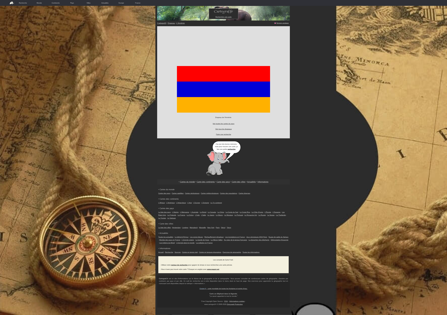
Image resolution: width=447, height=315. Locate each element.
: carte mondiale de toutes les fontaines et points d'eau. (223, 288)
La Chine (220, 212)
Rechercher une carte (223, 17)
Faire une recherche (223, 134)
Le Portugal (238, 215)
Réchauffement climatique (214, 237)
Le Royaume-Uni (250, 215)
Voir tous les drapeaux (223, 129)
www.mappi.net (213, 269)
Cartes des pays (164, 193)
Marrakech (194, 227)
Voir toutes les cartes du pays (223, 124)
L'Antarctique (181, 203)
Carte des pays (223, 182)
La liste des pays (164, 212)
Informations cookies (237, 301)
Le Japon (210, 215)
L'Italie (203, 215)
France (137, 3)
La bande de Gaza (202, 240)
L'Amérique (170, 203)
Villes (88, 3)
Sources (178, 252)
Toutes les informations (250, 252)
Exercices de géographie (232, 252)
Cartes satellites (178, 193)
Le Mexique (228, 215)
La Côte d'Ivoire (257, 212)
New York (210, 227)
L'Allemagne (184, 212)
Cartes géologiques (192, 193)
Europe (121, 3)
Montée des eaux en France (169, 240)
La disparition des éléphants (259, 240)
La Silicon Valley (217, 240)
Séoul (223, 227)
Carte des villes (238, 182)
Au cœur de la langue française (235, 240)
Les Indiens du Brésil (167, 243)
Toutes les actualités (165, 237)
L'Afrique (161, 203)
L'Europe (196, 203)
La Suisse (270, 215)
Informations (263, 182)
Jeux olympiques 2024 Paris (256, 237)
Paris (218, 227)
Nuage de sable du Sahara (278, 237)
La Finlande (171, 215)
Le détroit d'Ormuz (181, 237)
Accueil (161, 252)
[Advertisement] (223, 43)
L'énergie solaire (188, 240)
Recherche (23, 3)
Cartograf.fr (161, 23)
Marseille (202, 227)
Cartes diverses (244, 193)
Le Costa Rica (245, 212)
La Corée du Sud (232, 212)
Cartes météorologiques (210, 193)
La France (181, 215)
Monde (39, 3)
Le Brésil (203, 212)
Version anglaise (283, 23)
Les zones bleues (196, 237)
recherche (231, 149)
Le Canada (212, 212)
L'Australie (194, 212)
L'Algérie (175, 212)
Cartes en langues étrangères (210, 252)
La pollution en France (204, 243)
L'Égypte (268, 212)
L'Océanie (205, 203)
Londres (185, 227)
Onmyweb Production (235, 304)
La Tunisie (162, 218)
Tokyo (229, 227)
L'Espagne (276, 212)
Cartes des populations (228, 193)
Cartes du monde (187, 182)
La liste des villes (164, 227)
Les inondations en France (235, 237)
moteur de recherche (179, 265)
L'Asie (189, 203)
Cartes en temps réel (190, 252)
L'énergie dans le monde (185, 243)
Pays (72, 3)
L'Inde (197, 215)
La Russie (262, 215)
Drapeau (171, 23)
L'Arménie (180, 23)
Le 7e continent (216, 203)
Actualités (104, 3)
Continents (56, 3)
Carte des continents (206, 182)
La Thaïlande (281, 215)
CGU (226, 301)
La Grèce (190, 215)
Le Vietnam (171, 218)
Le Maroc (219, 215)
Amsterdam (176, 227)
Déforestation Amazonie (279, 240)
